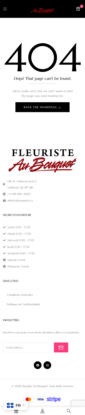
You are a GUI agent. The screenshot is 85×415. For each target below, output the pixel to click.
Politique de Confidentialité (23, 304)
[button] (78, 8)
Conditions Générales (20, 295)
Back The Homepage (41, 107)
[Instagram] (47, 365)
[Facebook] (38, 365)
